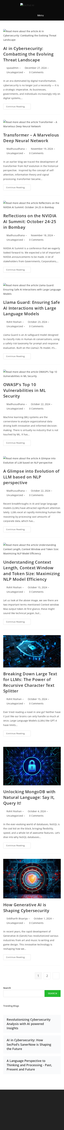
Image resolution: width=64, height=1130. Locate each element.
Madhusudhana (15, 148)
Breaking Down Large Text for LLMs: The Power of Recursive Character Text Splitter (30, 682)
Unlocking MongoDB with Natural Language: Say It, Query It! (29, 797)
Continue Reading (18, 106)
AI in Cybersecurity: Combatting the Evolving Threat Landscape (28, 54)
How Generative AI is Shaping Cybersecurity (26, 907)
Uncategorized (14, 72)
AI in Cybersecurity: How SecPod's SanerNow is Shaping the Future (29, 1044)
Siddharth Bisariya (17, 918)
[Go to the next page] (56, 975)
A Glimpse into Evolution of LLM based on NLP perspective (31, 476)
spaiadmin (12, 67)
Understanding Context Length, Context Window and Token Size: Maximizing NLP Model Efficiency (31, 570)
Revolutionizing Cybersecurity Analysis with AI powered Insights (29, 1023)
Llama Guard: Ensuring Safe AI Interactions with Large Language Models (31, 307)
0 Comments (36, 72)
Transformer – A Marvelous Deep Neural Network (31, 138)
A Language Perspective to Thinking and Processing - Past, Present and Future (29, 1065)
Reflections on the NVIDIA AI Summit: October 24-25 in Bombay (29, 221)
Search (7, 987)
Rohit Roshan (14, 321)
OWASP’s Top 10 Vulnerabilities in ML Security (24, 390)
